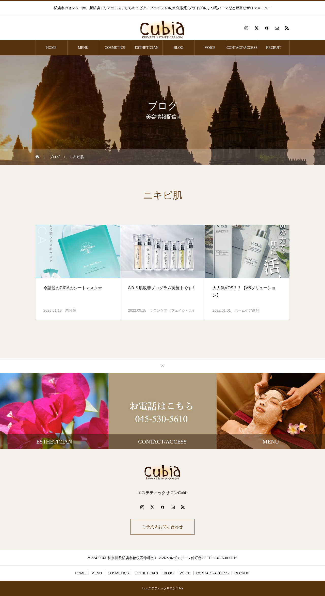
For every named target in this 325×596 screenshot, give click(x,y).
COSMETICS (115, 48)
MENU (83, 48)
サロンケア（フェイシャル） (173, 310)
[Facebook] (266, 27)
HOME (51, 48)
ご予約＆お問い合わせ (162, 527)
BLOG (178, 48)
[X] (256, 27)
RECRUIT (273, 48)
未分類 (70, 310)
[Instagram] (246, 27)
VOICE (210, 48)
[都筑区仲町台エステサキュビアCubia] (162, 28)
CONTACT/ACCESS (241, 48)
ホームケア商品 (246, 310)
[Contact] (276, 27)
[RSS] (286, 27)
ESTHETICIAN (146, 48)
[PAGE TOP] (162, 365)
